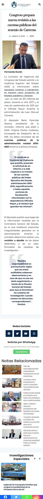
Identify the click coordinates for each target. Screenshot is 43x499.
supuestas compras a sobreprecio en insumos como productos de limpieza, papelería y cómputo (21, 92)
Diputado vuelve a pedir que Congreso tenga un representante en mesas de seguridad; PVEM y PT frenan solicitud (31, 437)
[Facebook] (9, 333)
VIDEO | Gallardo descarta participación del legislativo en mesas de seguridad (31, 409)
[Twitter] (17, 333)
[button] (2, 4)
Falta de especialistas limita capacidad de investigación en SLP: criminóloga (31, 371)
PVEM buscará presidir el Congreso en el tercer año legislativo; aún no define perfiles (31, 396)
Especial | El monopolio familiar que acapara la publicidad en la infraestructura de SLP (20, 487)
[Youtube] (25, 333)
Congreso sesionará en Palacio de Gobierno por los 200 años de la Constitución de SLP (31, 422)
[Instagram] (34, 333)
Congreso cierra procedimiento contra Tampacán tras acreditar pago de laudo (31, 384)
